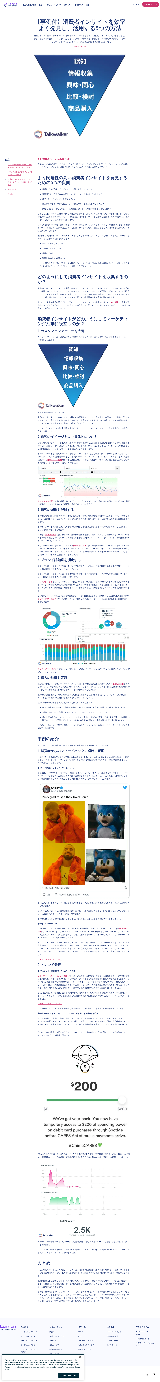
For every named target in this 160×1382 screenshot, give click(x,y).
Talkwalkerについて (114, 1332)
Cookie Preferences (68, 1375)
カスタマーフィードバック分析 (30, 1350)
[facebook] (142, 1374)
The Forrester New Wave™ (143, 1333)
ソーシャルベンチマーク (30, 1336)
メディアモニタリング (29, 1341)
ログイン (135, 4)
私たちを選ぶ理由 (29, 5)
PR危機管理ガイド (142, 1339)
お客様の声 (79, 5)
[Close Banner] (80, 1357)
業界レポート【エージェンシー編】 (53, 976)
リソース (66, 5)
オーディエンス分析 (28, 1345)
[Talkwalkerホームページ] (8, 1328)
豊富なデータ (118, 684)
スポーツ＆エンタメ (56, 1336)
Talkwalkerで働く (113, 1336)
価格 (87, 5)
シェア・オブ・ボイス (47, 599)
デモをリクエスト (150, 4)
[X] (154, 1374)
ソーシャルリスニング (29, 1332)
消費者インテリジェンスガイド (145, 1344)
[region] (43, 1367)
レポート (81, 1336)
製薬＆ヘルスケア (56, 1349)
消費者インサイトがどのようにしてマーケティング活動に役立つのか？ (20, 182)
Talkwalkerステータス (86, 1345)
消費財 (51, 1332)
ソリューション (53, 5)
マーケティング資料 (85, 1341)
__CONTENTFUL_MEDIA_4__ (50, 959)
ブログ (80, 1332)
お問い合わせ (112, 1345)
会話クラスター (79, 545)
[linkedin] (148, 1374)
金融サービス (54, 1345)
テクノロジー (54, 1354)
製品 (40, 5)
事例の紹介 (12, 189)
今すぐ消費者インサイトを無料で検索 (54, 159)
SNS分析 (114, 302)
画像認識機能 (50, 534)
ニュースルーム (113, 1341)
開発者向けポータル (85, 1349)
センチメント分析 (54, 460)
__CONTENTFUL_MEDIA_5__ (50, 1003)
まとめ (10, 194)
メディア (52, 1341)
